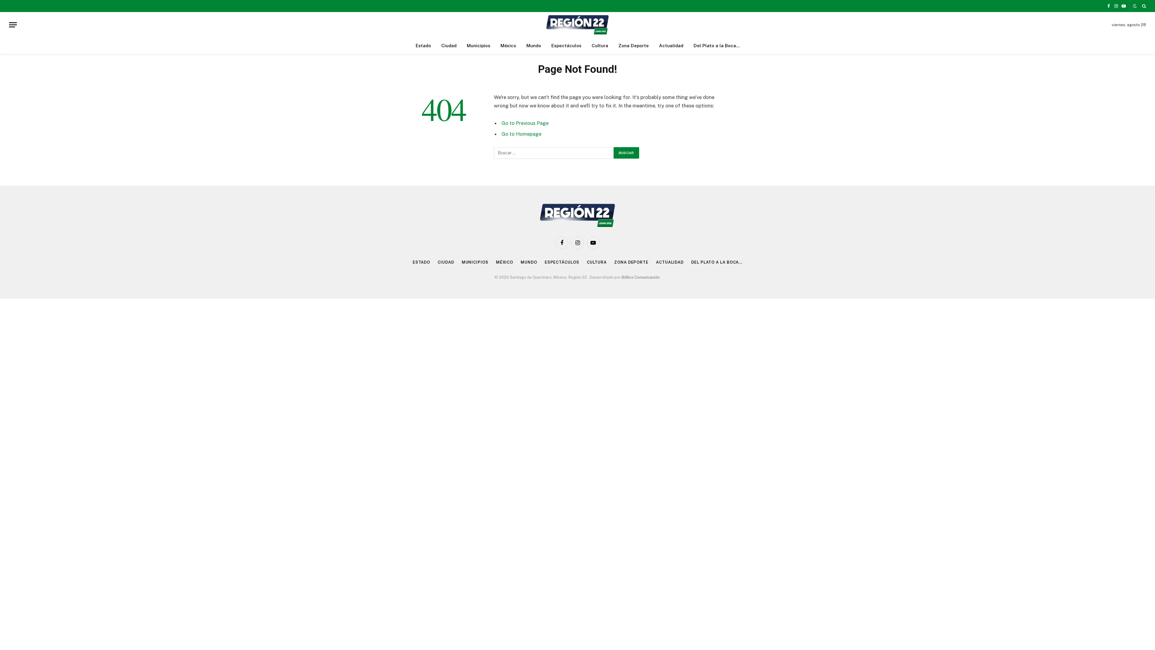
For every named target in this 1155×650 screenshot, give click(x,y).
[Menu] (13, 25)
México (508, 45)
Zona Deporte (633, 45)
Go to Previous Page (525, 123)
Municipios (478, 45)
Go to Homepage (521, 134)
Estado (423, 45)
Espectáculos (566, 45)
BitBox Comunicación (641, 277)
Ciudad (449, 45)
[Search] (1143, 6)
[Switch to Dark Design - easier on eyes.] (1135, 6)
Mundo (533, 45)
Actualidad (671, 45)
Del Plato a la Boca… (717, 45)
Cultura (600, 45)
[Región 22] (577, 25)
